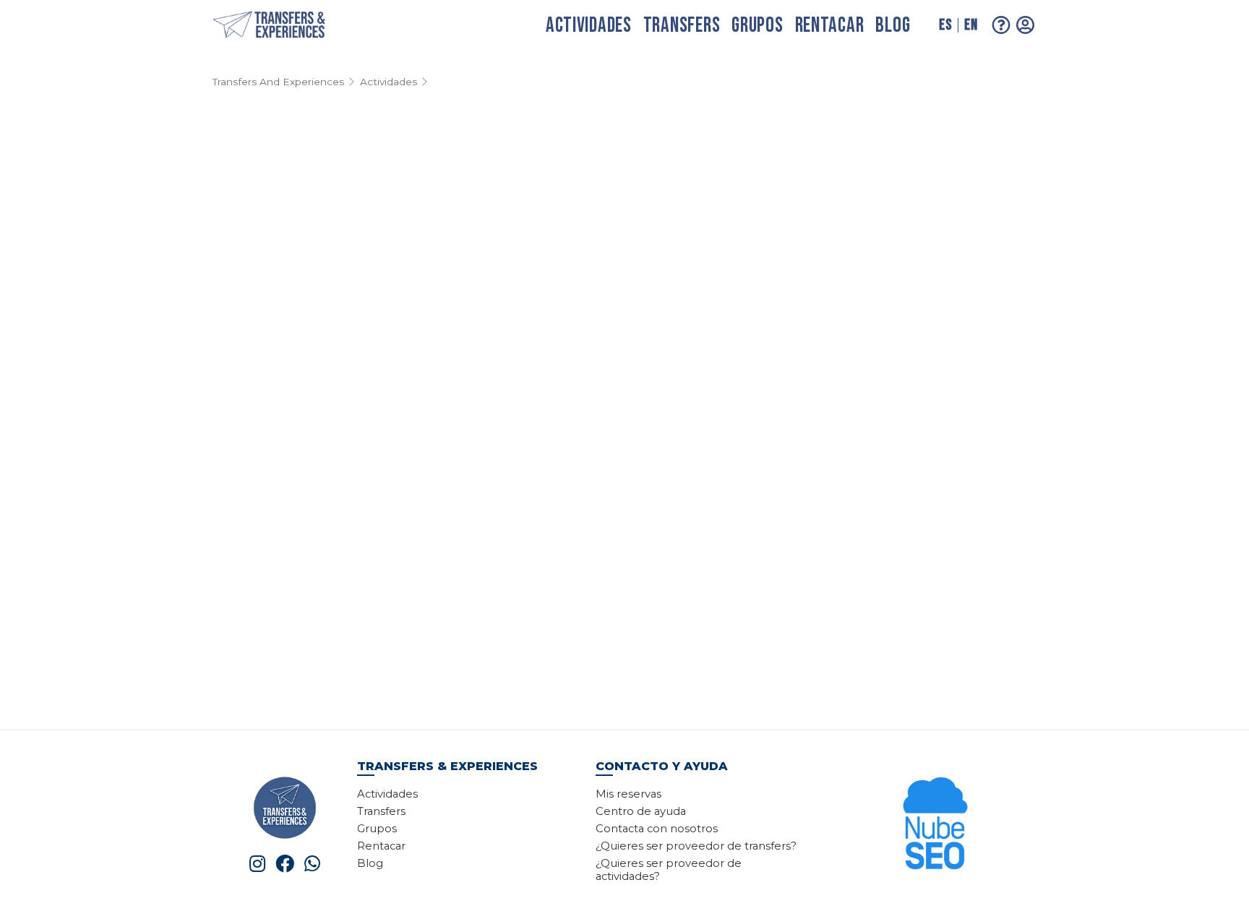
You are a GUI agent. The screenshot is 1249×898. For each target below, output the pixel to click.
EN (970, 25)
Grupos (757, 25)
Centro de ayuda (641, 811)
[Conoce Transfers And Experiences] (285, 806)
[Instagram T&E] (257, 863)
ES (945, 25)
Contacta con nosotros (657, 828)
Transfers (681, 25)
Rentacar (829, 25)
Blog (892, 25)
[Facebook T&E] (284, 863)
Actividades (589, 25)
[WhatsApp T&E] (312, 863)
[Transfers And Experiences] (285, 25)
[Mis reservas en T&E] (1025, 25)
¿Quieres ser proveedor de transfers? (696, 845)
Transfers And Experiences (278, 81)
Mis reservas (628, 793)
